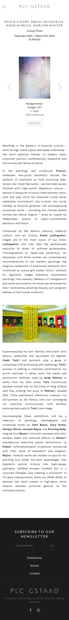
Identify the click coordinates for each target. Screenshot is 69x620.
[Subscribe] (51, 546)
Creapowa (34, 602)
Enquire (34, 123)
